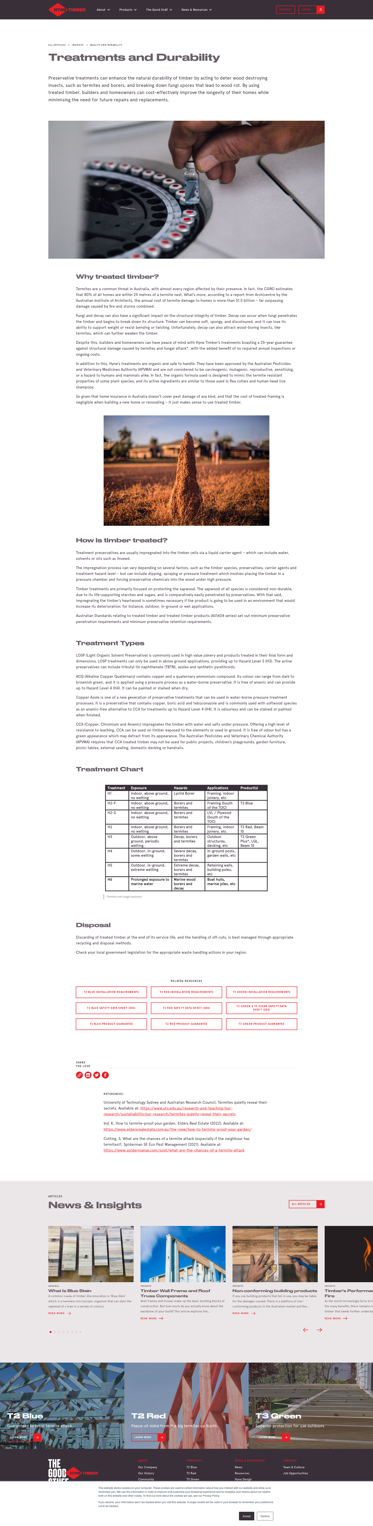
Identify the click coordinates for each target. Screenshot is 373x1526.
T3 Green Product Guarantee (261, 1023)
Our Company (147, 1467)
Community (146, 1479)
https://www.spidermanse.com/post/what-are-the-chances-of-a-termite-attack (174, 1150)
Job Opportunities (295, 1473)
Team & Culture (294, 1467)
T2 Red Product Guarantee (187, 1023)
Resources (242, 1473)
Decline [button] (265, 1516)
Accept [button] (247, 1516)
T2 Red (191, 1473)
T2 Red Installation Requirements (186, 992)
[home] (67, 10)
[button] (103, 9)
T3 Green (192, 1479)
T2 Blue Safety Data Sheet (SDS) (111, 1008)
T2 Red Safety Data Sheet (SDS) (186, 1008)
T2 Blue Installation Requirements (111, 992)
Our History (146, 1473)
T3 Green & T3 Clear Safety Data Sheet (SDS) (262, 1008)
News (238, 1467)
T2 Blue (191, 1467)
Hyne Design (243, 1479)
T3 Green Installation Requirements (262, 992)
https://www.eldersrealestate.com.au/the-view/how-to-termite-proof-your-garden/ (178, 1129)
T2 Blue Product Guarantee (111, 1023)
